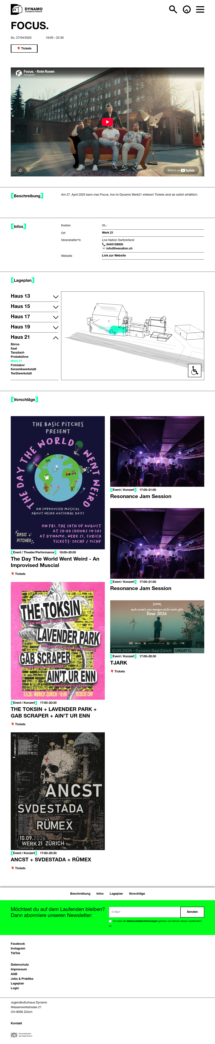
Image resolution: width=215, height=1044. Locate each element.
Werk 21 (107, 232)
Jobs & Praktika (22, 979)
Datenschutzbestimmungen (142, 921)
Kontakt (16, 1023)
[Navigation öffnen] (200, 9)
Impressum (19, 969)
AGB (14, 974)
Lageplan (17, 983)
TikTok (15, 953)
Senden (192, 912)
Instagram (18, 948)
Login (15, 988)
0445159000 (114, 244)
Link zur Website (114, 255)
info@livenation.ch (119, 248)
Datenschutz (20, 964)
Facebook (18, 944)
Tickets (26, 48)
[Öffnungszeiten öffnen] (187, 9)
